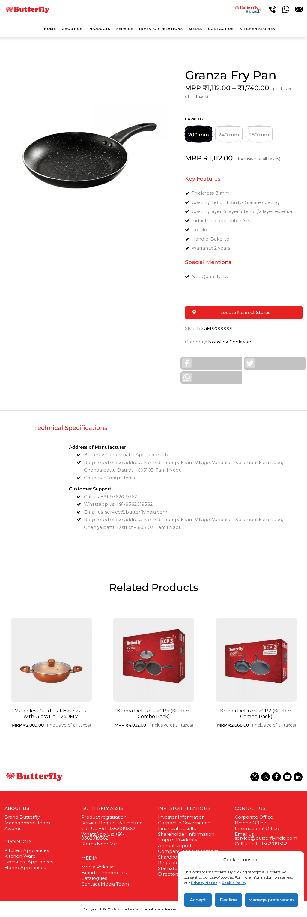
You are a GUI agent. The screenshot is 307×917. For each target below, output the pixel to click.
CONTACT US (250, 808)
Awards (12, 828)
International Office (257, 828)
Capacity (194, 119)
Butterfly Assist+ (105, 808)
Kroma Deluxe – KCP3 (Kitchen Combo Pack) (154, 713)
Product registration (104, 817)
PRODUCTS (18, 841)
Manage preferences (271, 900)
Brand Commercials (104, 872)
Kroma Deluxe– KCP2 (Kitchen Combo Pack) (256, 713)
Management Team (27, 823)
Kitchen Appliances (26, 850)
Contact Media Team (105, 884)
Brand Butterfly (22, 817)
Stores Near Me (99, 844)
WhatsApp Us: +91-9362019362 (102, 836)
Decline (228, 900)
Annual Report (175, 845)
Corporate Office (254, 817)
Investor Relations (184, 808)
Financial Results (177, 828)
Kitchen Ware (20, 856)
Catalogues (94, 878)
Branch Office (250, 823)
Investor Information (181, 817)
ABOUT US (16, 808)
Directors (168, 874)
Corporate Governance (184, 823)
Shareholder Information (186, 834)
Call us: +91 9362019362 (261, 844)
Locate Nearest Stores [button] (245, 312)
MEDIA (89, 858)
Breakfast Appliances (28, 862)
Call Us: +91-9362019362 (108, 828)
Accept (198, 900)
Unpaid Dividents (177, 840)
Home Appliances (25, 867)
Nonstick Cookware (230, 342)
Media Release (98, 867)
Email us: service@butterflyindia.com (266, 836)
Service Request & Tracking (112, 823)
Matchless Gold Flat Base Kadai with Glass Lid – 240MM (51, 713)
